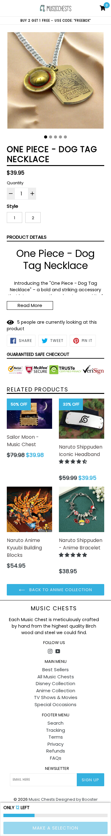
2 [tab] (50, 137)
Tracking (55, 730)
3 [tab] (55, 137)
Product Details (27, 237)
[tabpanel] (55, 82)
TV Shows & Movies (55, 697)
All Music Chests (55, 676)
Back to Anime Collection (60, 590)
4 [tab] (60, 137)
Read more (30, 305)
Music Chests (54, 608)
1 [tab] (45, 137)
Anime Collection (55, 690)
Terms (55, 737)
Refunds (55, 751)
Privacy (55, 744)
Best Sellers (55, 669)
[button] (73, 461)
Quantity (15, 183)
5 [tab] (65, 137)
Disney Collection (55, 683)
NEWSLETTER (57, 768)
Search (55, 723)
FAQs (55, 758)
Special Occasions (55, 704)
